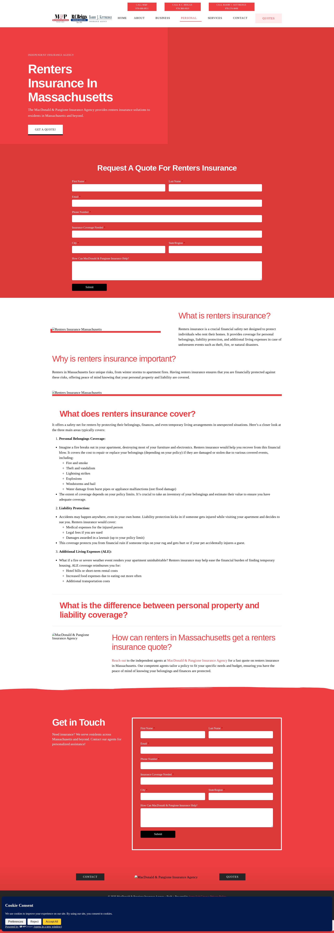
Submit (89, 287)
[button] (167, 413)
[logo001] (82, 16)
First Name (79, 181)
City (75, 243)
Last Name (176, 181)
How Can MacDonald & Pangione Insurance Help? (100, 258)
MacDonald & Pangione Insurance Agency (197, 660)
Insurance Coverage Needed (88, 227)
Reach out (119, 660)
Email (76, 196)
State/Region (177, 243)
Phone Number (81, 212)
